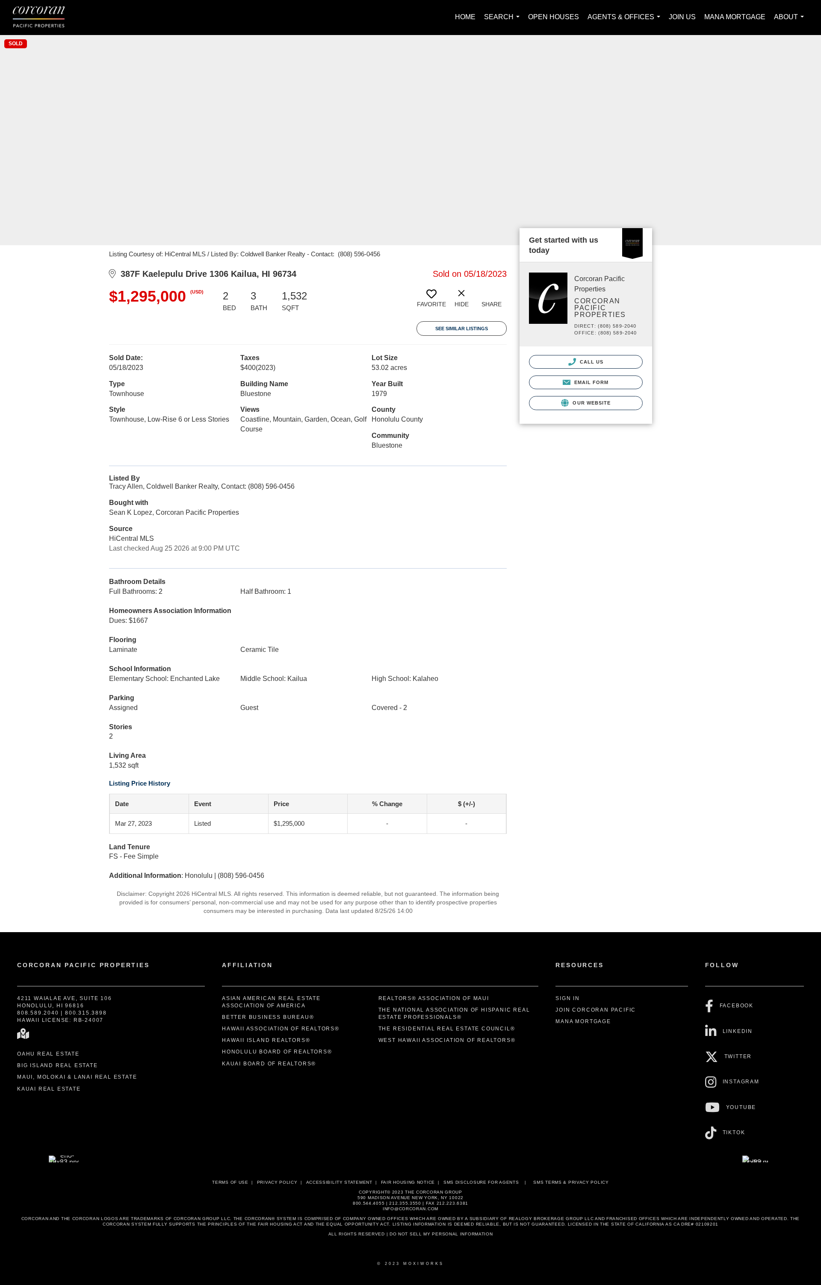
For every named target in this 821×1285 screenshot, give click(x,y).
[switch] (431, 301)
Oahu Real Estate (48, 1054)
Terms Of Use (230, 1182)
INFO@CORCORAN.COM (410, 1208)
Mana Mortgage (734, 17)
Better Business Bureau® (268, 1017)
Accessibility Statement (339, 1182)
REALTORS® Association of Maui (433, 998)
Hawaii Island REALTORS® (266, 1040)
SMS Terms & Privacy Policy (570, 1182)
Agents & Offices (626, 21)
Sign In (567, 998)
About (790, 21)
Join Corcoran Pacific (595, 1010)
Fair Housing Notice (408, 1182)
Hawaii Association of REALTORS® (281, 1029)
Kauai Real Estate (49, 1089)
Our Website (591, 402)
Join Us (682, 17)
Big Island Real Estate (57, 1065)
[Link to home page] (43, 17)
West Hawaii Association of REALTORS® (447, 1040)
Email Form (590, 382)
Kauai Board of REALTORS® (269, 1064)
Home (465, 17)
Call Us (591, 361)
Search (503, 21)
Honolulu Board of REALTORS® (277, 1052)
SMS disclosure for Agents (481, 1182)
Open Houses (553, 17)
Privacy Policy (277, 1182)
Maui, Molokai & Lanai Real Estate (77, 1077)
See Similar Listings (461, 328)
